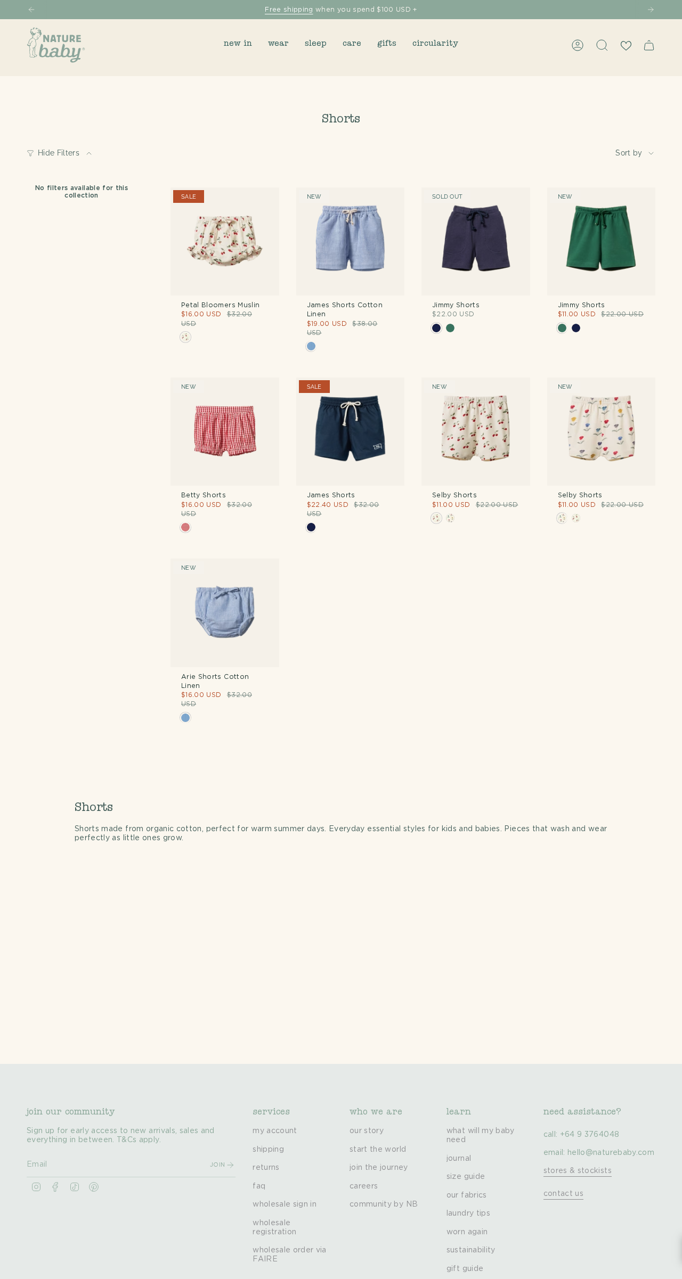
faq (259, 1186)
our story (367, 1131)
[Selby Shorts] (475, 432)
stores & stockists (577, 1171)
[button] (238, 45)
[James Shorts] (350, 432)
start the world (378, 1149)
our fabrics (466, 1195)
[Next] (650, 9)
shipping (268, 1149)
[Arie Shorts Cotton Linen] (224, 613)
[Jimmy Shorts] (475, 241)
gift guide (465, 1269)
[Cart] (649, 45)
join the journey (379, 1167)
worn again (467, 1232)
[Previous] (31, 9)
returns (266, 1167)
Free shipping (289, 9)
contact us (563, 1194)
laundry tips (468, 1213)
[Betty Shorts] (224, 432)
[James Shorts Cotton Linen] (350, 241)
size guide (465, 1176)
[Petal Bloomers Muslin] (224, 241)
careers (364, 1186)
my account (275, 1131)
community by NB (384, 1204)
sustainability (471, 1250)
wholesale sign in (284, 1204)
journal (458, 1158)
